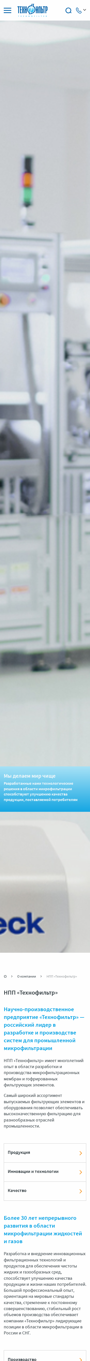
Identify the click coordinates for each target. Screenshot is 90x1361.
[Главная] (5, 976)
